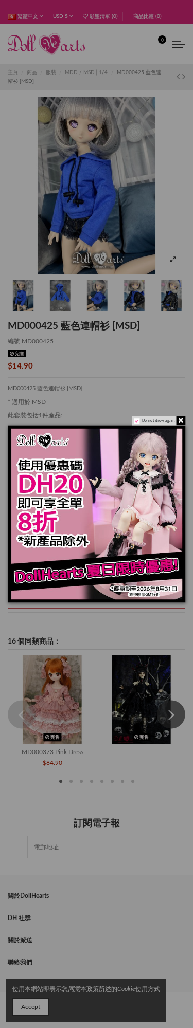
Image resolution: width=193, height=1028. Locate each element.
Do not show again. (158, 421)
